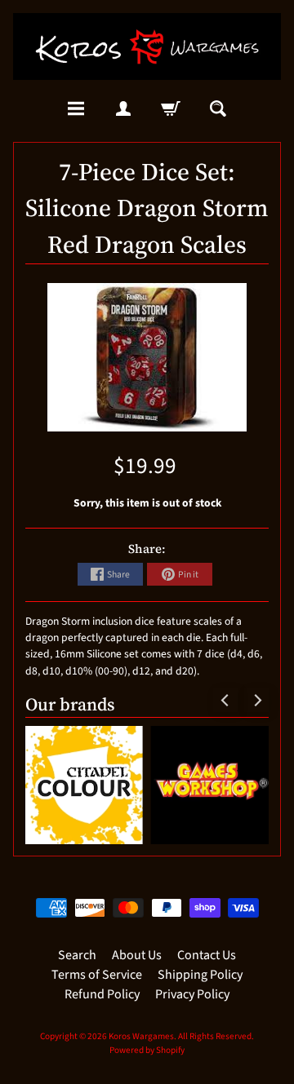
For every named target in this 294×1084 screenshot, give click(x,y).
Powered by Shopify (147, 1050)
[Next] (256, 700)
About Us (137, 955)
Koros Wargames (141, 1036)
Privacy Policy (192, 994)
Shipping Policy (200, 975)
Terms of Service (96, 975)
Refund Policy (102, 994)
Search (77, 955)
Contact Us (206, 955)
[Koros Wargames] (147, 46)
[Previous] (225, 700)
